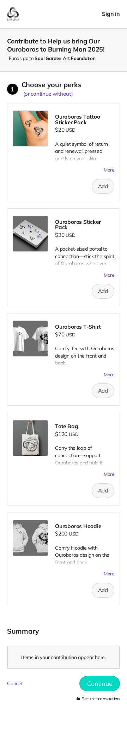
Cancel (14, 683)
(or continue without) (48, 93)
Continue (99, 684)
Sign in (111, 14)
